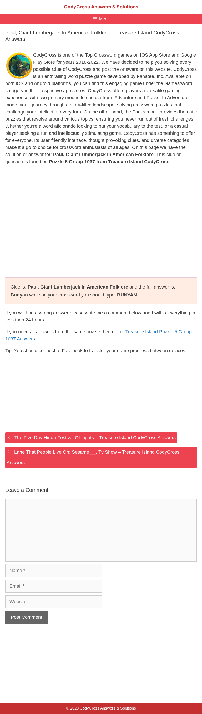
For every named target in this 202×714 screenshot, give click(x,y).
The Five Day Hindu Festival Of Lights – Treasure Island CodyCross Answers (95, 437)
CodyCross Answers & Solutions (101, 6)
